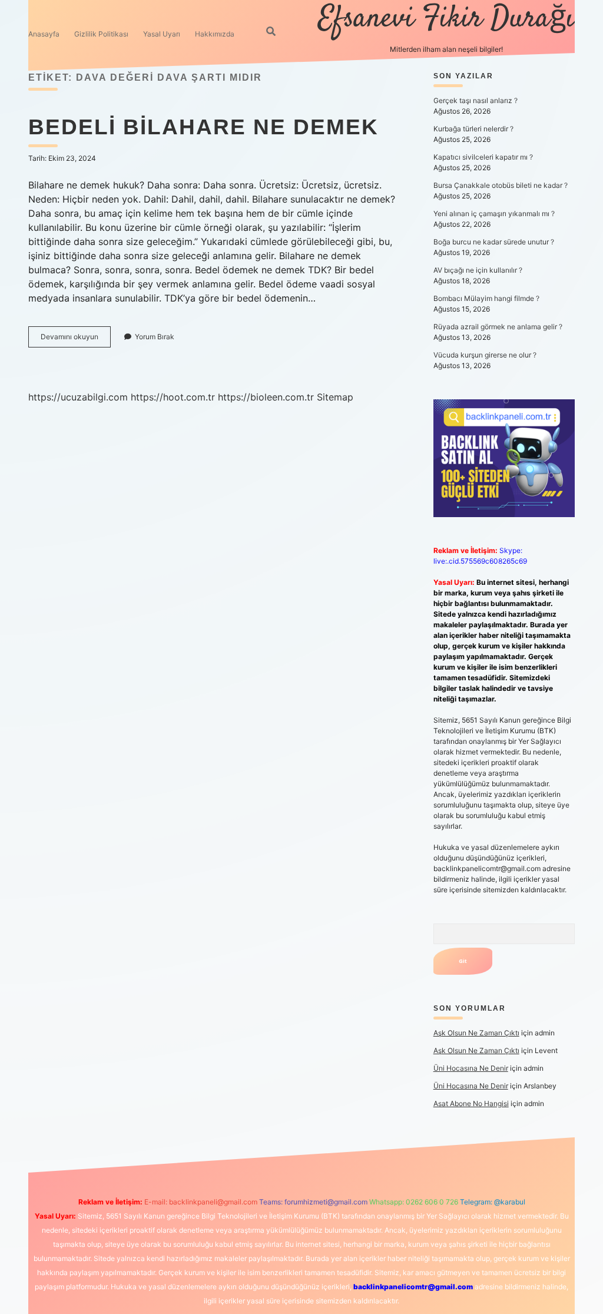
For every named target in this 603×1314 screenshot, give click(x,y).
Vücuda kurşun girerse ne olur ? (484, 354)
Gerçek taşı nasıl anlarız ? (475, 100)
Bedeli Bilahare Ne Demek (203, 127)
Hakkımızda (214, 33)
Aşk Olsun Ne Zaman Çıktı (476, 1032)
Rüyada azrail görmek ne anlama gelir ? (497, 326)
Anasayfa (43, 33)
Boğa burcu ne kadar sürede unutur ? (493, 241)
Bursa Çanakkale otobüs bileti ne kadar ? (500, 185)
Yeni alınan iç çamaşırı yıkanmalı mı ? (494, 213)
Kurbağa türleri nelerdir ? (473, 128)
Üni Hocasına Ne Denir (470, 1068)
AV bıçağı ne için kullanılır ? (477, 270)
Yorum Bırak (154, 336)
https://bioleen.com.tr (266, 397)
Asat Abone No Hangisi (471, 1103)
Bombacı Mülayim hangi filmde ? (486, 298)
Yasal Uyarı (161, 33)
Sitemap (335, 397)
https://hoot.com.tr (173, 397)
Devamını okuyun (76, 339)
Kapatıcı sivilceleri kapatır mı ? (483, 157)
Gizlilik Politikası (101, 33)
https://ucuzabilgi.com (78, 397)
